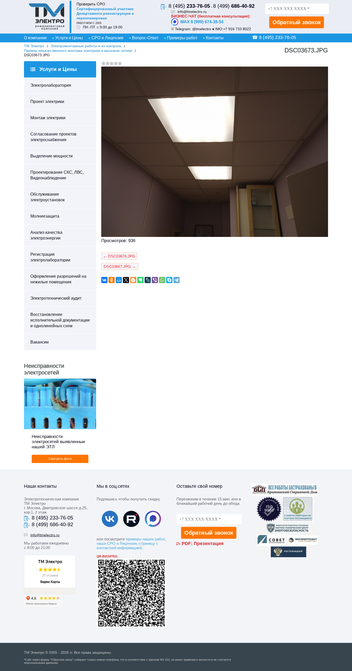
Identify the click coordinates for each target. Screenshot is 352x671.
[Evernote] (140, 280)
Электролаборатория (50, 85)
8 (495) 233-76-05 (52, 518)
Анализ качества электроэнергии (46, 235)
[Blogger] (133, 280)
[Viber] (155, 280)
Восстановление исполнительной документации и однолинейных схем (60, 320)
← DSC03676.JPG (119, 256)
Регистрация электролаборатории (50, 257)
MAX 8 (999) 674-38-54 (201, 22)
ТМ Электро (34, 46)
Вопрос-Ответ (145, 38)
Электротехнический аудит (55, 298)
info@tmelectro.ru (192, 12)
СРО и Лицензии (107, 38)
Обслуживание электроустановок (47, 197)
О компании (35, 38)
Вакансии (39, 342)
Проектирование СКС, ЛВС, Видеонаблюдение (57, 175)
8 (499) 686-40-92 (52, 524)
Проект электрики (47, 101)
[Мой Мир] (119, 280)
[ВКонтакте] (104, 280)
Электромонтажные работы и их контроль (86, 46)
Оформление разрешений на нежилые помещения (58, 279)
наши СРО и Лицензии (117, 543)
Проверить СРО (91, 4)
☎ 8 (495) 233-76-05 (274, 37)
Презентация (209, 543)
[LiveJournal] (148, 280)
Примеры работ (182, 38)
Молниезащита (44, 216)
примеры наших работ (145, 539)
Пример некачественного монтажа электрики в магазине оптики (78, 51)
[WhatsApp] (162, 280)
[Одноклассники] (111, 280)
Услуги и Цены (69, 38)
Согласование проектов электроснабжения (53, 137)
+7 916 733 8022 (237, 29)
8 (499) (234, 6)
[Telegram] (176, 280)
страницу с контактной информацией (127, 545)
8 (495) (189, 6)
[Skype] (169, 280)
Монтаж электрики (47, 118)
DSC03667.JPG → (120, 266)
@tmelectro (201, 29)
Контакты (215, 38)
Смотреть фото (60, 459)
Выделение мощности (51, 156)
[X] (126, 280)
